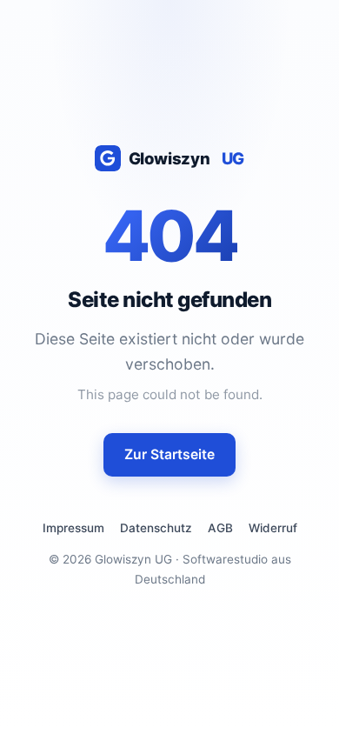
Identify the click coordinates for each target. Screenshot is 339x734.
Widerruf (273, 528)
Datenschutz (156, 528)
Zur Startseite (169, 454)
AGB (220, 528)
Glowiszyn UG (133, 559)
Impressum (73, 528)
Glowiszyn (187, 158)
